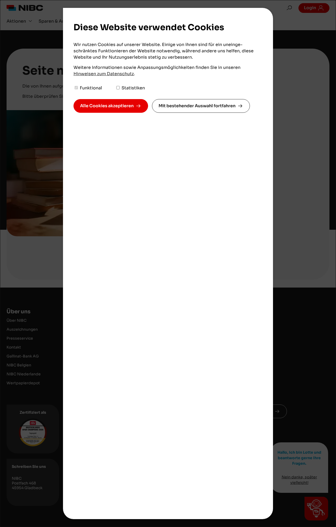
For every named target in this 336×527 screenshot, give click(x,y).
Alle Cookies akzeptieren (107, 106)
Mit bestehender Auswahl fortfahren (197, 106)
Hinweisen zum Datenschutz (104, 73)
